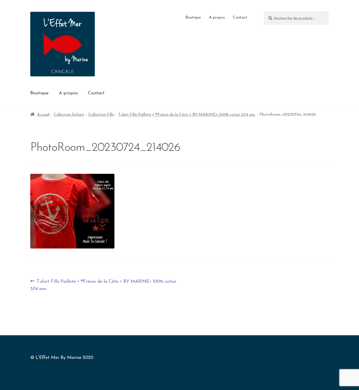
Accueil (43, 115)
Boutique (193, 17)
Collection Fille (101, 115)
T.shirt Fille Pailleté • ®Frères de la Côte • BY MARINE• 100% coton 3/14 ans (186, 115)
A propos (217, 17)
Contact (240, 17)
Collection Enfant (69, 115)
